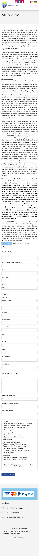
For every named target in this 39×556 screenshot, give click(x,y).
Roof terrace (20, 423)
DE (36, 2)
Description (5, 377)
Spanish (23, 459)
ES (32, 2)
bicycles (6, 465)
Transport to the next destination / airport (17, 450)
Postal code (5, 277)
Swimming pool (9, 430)
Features (4, 418)
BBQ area (30, 423)
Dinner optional (21, 444)
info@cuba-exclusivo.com (15, 517)
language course (17, 465)
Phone (4, 342)
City (3, 285)
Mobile (3, 349)
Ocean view (26, 425)
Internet (20, 448)
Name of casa (6, 255)
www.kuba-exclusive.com (30, 36)
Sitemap (6, 533)
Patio (6, 425)
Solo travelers (8, 435)
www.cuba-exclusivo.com (11, 36)
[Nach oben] (34, 553)
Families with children (11, 437)
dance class (29, 465)
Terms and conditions (23, 531)
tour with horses (20, 467)
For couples (8, 439)
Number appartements (8, 396)
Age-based (19, 435)
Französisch (23, 457)
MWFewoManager (18, 537)
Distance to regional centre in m (11, 403)
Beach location (20, 427)
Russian (15, 459)
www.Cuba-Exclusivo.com (26, 84)
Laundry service (9, 452)
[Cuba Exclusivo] (11, 5)
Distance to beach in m (8, 410)
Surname (4, 312)
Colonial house (15, 425)
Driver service (8, 446)
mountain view (8, 423)
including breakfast (22, 446)
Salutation (5, 297)
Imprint (6, 531)
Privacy (12, 531)
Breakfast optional (10, 448)
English (14, 457)
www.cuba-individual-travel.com (15, 38)
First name (5, 305)
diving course (8, 467)
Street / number (6, 270)
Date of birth (5, 364)
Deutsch (7, 457)
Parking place (8, 427)
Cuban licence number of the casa (12, 262)
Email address (6, 357)
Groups (23, 437)
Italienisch (7, 459)
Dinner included (9, 444)
